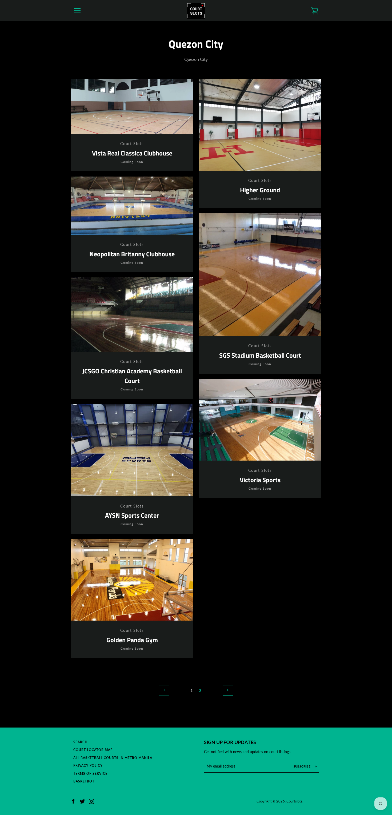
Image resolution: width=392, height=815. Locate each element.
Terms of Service (90, 774)
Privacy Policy (88, 766)
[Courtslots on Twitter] (82, 800)
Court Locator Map (93, 750)
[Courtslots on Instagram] (91, 800)
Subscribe (303, 766)
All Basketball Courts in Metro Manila (112, 758)
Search (80, 742)
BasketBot (83, 781)
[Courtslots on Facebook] (73, 800)
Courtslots (294, 801)
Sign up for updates (230, 742)
